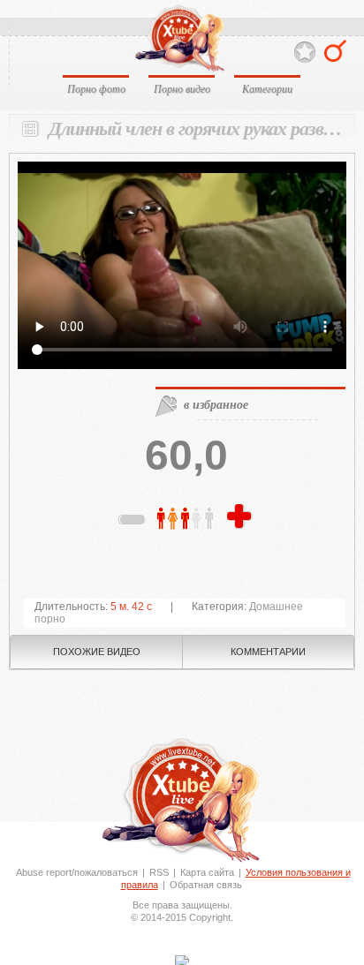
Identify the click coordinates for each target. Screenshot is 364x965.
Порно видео (182, 88)
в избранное (216, 404)
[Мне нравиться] (241, 517)
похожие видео (96, 651)
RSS (159, 872)
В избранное (304, 52)
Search (335, 51)
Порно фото (96, 88)
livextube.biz (179, 38)
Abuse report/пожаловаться (77, 872)
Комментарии (268, 651)
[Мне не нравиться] (132, 523)
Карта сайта (207, 872)
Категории (267, 88)
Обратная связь (206, 884)
